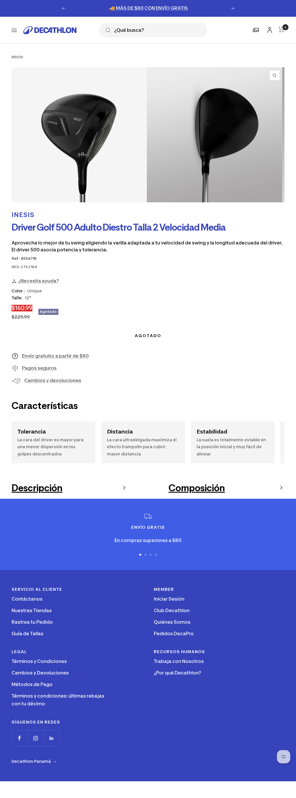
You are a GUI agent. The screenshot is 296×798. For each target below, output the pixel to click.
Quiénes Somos (172, 622)
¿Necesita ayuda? (38, 281)
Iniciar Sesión (169, 599)
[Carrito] (281, 29)
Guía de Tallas (27, 633)
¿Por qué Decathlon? (177, 673)
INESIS (23, 214)
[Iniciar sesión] (268, 29)
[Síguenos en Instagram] (35, 738)
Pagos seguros (39, 368)
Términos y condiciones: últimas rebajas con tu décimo (58, 700)
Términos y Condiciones (39, 661)
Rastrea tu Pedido (32, 622)
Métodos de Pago (32, 684)
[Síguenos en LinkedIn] (51, 738)
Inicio (17, 56)
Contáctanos (27, 599)
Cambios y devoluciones (52, 380)
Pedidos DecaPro (174, 633)
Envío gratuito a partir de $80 (55, 356)
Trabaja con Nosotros (179, 661)
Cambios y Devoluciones (40, 673)
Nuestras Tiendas (32, 610)
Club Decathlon (172, 610)
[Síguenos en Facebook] (19, 738)
